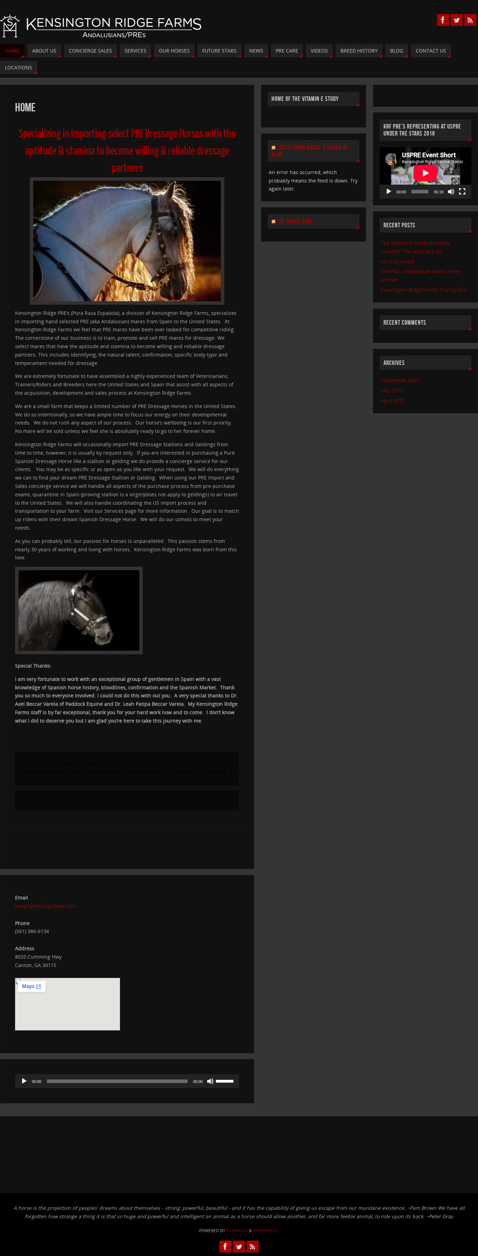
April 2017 (393, 400)
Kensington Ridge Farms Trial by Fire (424, 290)
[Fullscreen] (462, 191)
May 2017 (392, 390)
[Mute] (210, 1081)
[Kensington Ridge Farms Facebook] (443, 20)
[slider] (226, 1080)
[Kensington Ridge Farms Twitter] (457, 20)
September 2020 (400, 380)
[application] (127, 1081)
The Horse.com (294, 221)
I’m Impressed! (398, 261)
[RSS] (470, 20)
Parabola (237, 1231)
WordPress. (266, 1231)
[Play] (24, 1081)
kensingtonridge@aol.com (45, 906)
